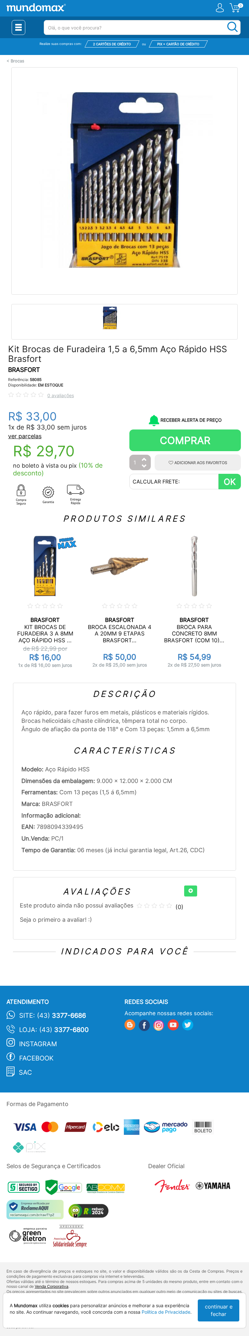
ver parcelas (25, 436)
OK (230, 482)
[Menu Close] (18, 27)
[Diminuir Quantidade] (144, 466)
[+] (190, 890)
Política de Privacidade (166, 1312)
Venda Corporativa (51, 1286)
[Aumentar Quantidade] (144, 460)
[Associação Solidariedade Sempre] (71, 1238)
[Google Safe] (66, 1189)
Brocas (17, 61)
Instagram (38, 1044)
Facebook (36, 1058)
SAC (25, 1072)
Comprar (185, 440)
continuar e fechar (218, 1310)
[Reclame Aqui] (36, 1212)
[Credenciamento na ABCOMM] (107, 1189)
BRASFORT (24, 370)
